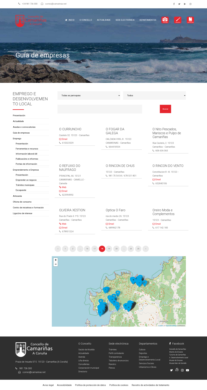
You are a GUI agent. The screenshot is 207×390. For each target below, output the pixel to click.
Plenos (112, 368)
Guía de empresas (21, 133)
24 (131, 249)
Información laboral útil (26, 154)
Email (64, 139)
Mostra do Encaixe (176, 352)
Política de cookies (118, 385)
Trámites (113, 349)
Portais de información (26, 164)
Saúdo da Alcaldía (86, 349)
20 (116, 249)
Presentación (19, 115)
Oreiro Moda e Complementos (163, 212)
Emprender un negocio (26, 180)
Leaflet (160, 325)
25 (138, 249)
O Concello (84, 343)
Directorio (82, 371)
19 (109, 249)
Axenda (81, 357)
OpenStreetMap (171, 325)
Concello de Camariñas (177, 349)
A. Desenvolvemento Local (178, 358)
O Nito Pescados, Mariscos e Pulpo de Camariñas (167, 133)
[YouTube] (185, 4)
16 (87, 249)
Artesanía (17, 196)
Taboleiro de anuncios (119, 360)
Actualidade (104, 20)
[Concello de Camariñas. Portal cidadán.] (30, 20)
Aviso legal (48, 385)
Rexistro (112, 364)
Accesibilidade (64, 385)
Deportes (143, 353)
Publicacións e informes (27, 159)
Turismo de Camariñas (177, 355)
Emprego (17, 138)
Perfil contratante (116, 353)
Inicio (71, 20)
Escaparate (21, 190)
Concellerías (83, 364)
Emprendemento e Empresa (26, 170)
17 (95, 249)
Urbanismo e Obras (147, 367)
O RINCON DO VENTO (168, 166)
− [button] (56, 264)
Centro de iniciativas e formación (28, 207)
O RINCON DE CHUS (120, 166)
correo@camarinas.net (34, 372)
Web (63, 187)
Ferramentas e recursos (27, 148)
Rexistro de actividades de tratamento (150, 385)
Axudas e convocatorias (24, 127)
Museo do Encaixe (175, 360)
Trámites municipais (25, 185)
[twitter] (179, 4)
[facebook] (174, 4)
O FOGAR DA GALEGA (115, 131)
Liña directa (83, 360)
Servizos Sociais (146, 363)
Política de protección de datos (90, 385)
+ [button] (56, 260)
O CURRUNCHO (70, 129)
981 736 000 (25, 368)
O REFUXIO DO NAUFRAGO (69, 168)
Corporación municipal (88, 368)
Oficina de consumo (22, 202)
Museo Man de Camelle (177, 363)
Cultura (142, 349)
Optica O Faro (115, 210)
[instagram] (191, 4)
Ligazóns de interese (22, 213)
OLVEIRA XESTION (72, 210)
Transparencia (115, 357)
